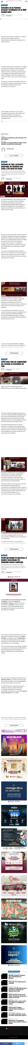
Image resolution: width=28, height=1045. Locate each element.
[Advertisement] (14, 54)
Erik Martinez (9, 15)
